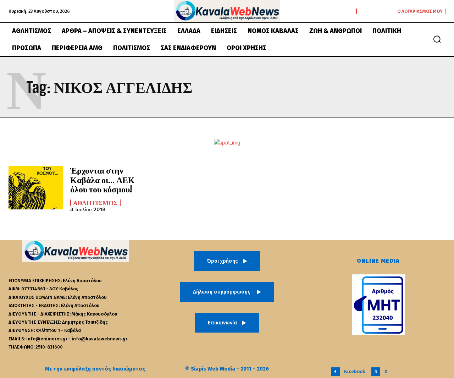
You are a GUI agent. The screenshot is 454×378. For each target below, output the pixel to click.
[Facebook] (335, 371)
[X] (375, 371)
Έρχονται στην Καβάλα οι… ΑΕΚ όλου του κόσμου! (102, 179)
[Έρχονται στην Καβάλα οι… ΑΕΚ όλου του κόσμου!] (36, 187)
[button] (436, 39)
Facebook (354, 371)
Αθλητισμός (95, 202)
